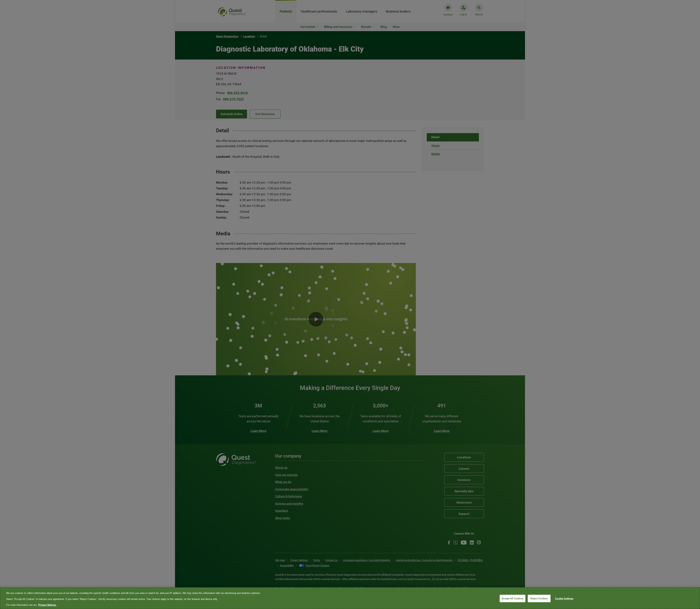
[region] (350, 598)
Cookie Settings (564, 598)
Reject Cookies (539, 598)
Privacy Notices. (47, 605)
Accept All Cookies (512, 598)
